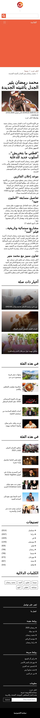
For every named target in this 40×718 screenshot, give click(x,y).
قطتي (26, 587)
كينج (18, 587)
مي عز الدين (30, 674)
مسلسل (31, 530)
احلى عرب (34, 71)
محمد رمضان (12, 123)
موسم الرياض (30, 639)
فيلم (32, 546)
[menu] (5, 22)
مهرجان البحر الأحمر (28, 662)
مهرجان (31, 557)
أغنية (20, 582)
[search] (4, 16)
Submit (7, 700)
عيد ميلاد (32, 631)
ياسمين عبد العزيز (28, 666)
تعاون (27, 582)
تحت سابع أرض (29, 670)
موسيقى (31, 542)
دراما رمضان (30, 642)
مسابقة (34, 587)
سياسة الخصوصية (20, 713)
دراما (32, 534)
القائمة (34, 22)
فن (33, 538)
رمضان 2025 (30, 628)
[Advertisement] (20, 46)
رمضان (31, 549)
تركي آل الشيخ (30, 659)
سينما (32, 553)
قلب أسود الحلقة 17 (31, 223)
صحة (32, 561)
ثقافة (32, 565)
